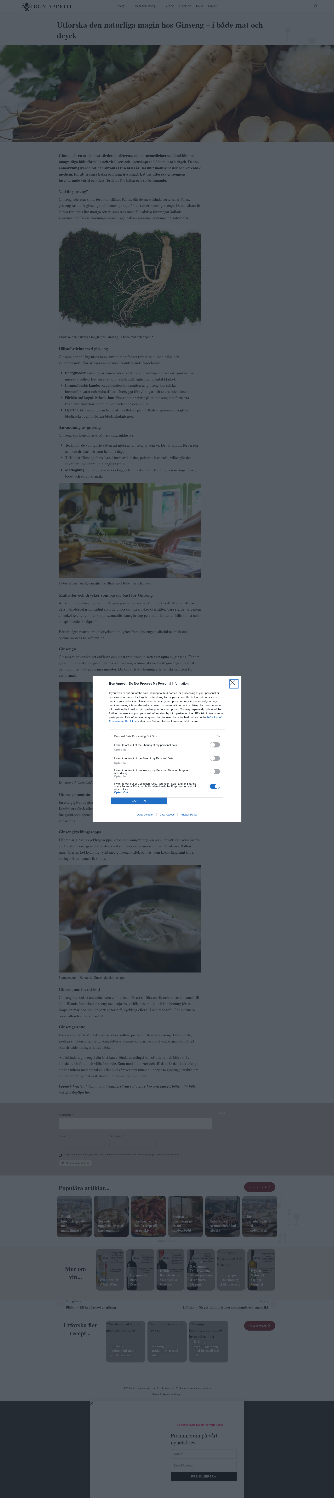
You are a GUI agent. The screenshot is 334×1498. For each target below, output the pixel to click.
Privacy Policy (189, 814)
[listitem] (167, 736)
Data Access (167, 814)
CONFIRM (139, 800)
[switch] (215, 744)
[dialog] (167, 749)
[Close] (234, 684)
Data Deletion (145, 814)
